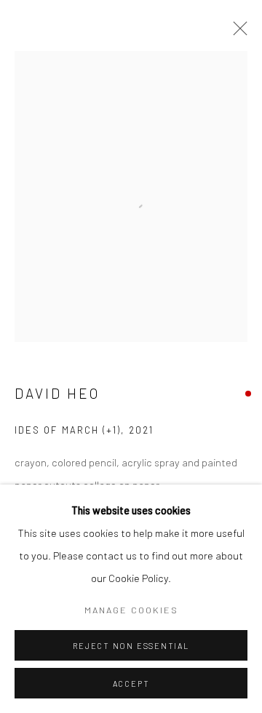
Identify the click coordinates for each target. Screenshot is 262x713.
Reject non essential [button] (130, 645)
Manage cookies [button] (131, 610)
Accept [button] (131, 683)
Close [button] (236, 33)
